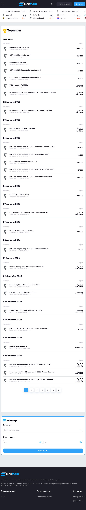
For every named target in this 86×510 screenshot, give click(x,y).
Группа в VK (78, 501)
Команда (7, 425)
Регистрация (64, 4)
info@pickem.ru (79, 497)
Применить (43, 451)
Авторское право (44, 497)
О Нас (3, 497)
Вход (81, 4)
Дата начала (9, 437)
